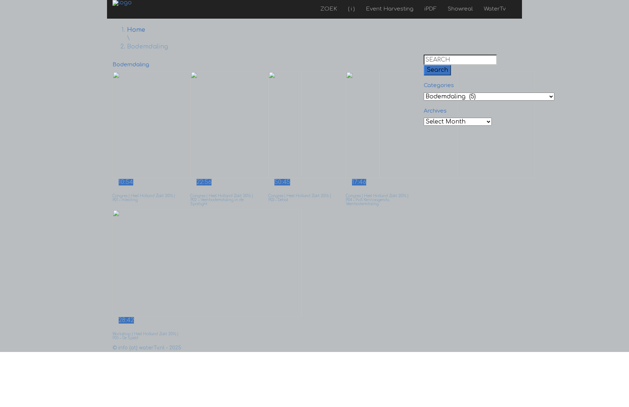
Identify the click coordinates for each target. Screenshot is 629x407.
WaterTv (495, 9)
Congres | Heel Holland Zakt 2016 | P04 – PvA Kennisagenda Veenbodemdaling (377, 200)
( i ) (351, 9)
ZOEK (328, 9)
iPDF (430, 9)
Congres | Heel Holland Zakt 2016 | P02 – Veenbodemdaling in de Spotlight (221, 200)
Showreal (460, 9)
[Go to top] (2, 356)
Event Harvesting (390, 9)
